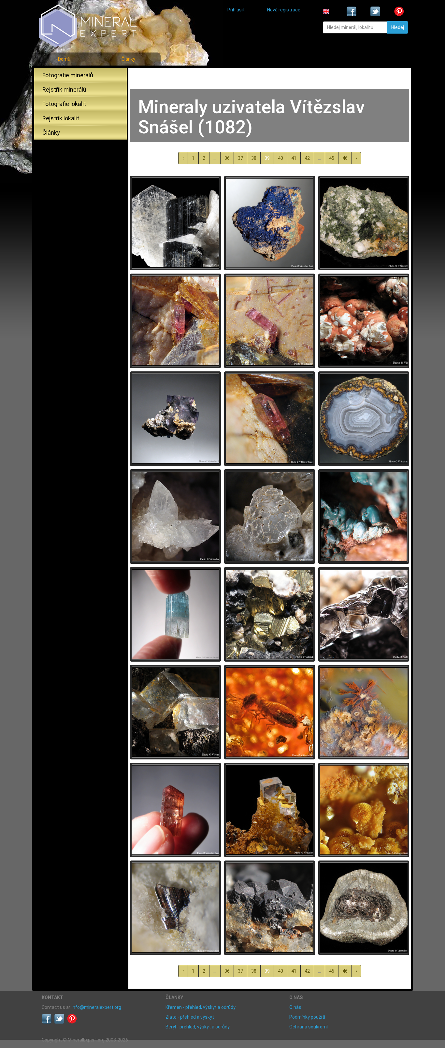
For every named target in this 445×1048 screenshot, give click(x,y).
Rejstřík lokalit (60, 118)
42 (307, 158)
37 (240, 158)
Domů (64, 59)
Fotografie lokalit (64, 103)
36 (227, 158)
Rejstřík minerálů (64, 89)
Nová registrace (283, 9)
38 (253, 158)
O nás (295, 1007)
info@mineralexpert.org (96, 1007)
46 (345, 158)
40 (280, 158)
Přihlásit (236, 9)
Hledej (397, 27)
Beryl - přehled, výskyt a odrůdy (197, 1026)
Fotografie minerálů (67, 75)
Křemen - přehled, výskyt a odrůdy (200, 1007)
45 (331, 158)
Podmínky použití (307, 1017)
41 (293, 158)
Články (128, 59)
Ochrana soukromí (308, 1026)
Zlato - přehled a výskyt (189, 1017)
